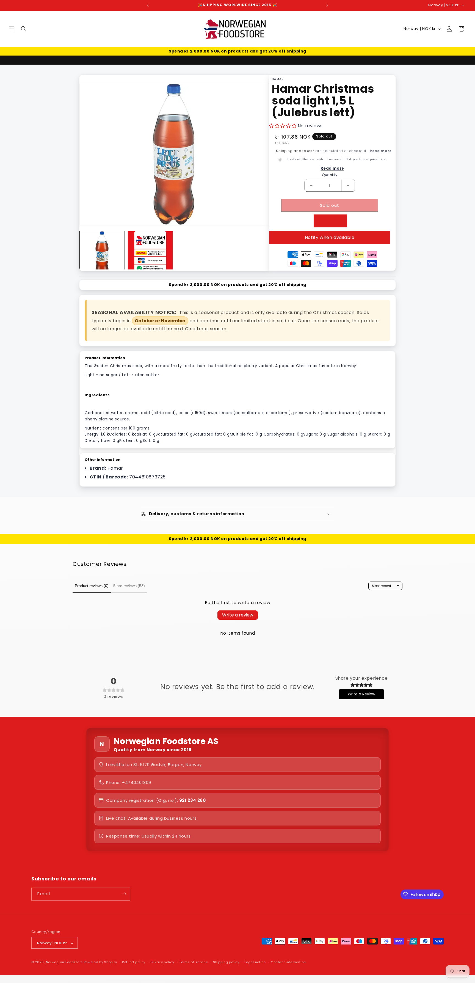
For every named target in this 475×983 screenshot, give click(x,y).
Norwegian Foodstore (64, 962)
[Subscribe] (124, 893)
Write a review (237, 615)
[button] (11, 29)
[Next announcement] (327, 5)
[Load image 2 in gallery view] (150, 253)
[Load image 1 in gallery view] (102, 253)
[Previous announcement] (148, 5)
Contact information (288, 962)
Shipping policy (226, 962)
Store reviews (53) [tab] (129, 585)
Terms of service (193, 962)
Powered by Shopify (100, 962)
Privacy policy (162, 962)
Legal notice (255, 962)
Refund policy (133, 962)
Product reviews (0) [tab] (92, 585)
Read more (381, 150)
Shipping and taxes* (295, 150)
